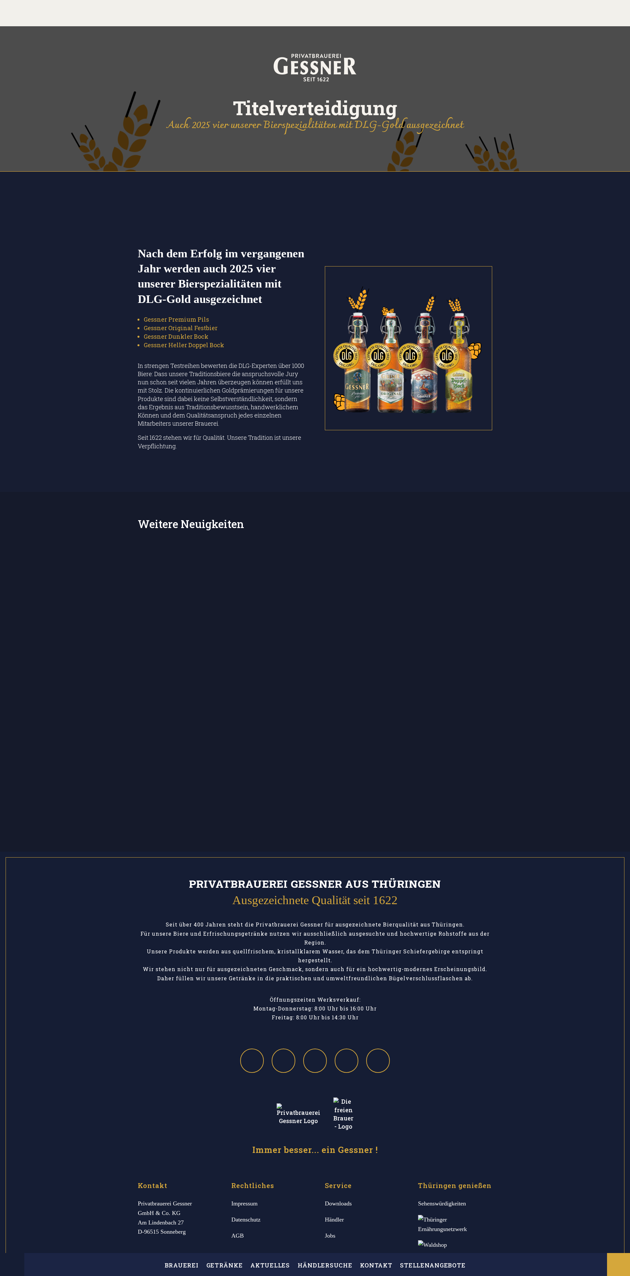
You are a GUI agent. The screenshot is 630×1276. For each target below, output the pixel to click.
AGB (237, 1235)
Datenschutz (246, 1219)
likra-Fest (315, 600)
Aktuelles (269, 1265)
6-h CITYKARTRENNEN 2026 (315, 688)
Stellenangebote (432, 1265)
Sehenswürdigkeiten (442, 1203)
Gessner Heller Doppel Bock (184, 345)
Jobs (330, 1235)
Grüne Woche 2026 (315, 777)
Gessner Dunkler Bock (176, 336)
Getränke (224, 1265)
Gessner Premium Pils (176, 319)
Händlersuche (325, 1265)
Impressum (244, 1203)
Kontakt (376, 1265)
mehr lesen (315, 617)
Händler (334, 1219)
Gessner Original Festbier (181, 328)
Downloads (338, 1203)
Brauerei (182, 1265)
